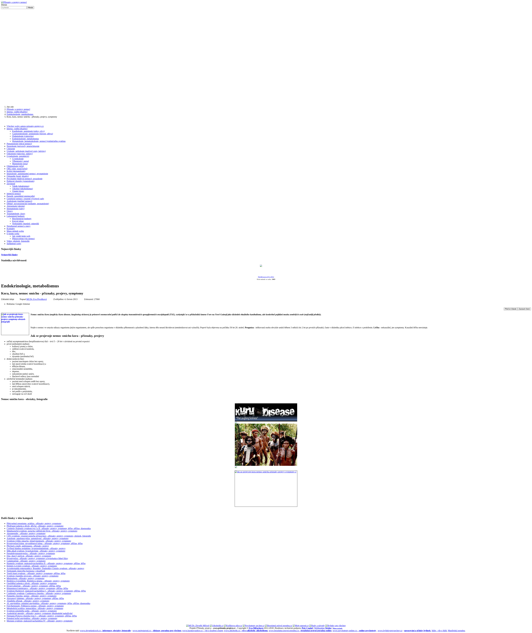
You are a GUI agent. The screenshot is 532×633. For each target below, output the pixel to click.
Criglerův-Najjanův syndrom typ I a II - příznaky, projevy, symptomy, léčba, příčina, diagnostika (49, 528)
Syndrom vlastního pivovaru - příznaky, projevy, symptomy (33, 576)
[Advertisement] (266, 81)
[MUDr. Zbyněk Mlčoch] (197, 625)
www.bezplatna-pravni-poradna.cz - (300, 630)
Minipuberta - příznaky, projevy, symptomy (25, 578)
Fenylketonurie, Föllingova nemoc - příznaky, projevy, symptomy (35, 606)
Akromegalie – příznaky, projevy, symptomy (26, 533)
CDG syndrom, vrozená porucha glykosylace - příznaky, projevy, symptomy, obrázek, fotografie (49, 536)
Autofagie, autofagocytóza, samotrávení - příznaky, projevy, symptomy (38, 538)
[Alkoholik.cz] (216, 625)
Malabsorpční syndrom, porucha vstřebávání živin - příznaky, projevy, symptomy (42, 531)
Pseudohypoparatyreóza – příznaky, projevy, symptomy (31, 553)
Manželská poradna (456, 630)
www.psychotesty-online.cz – (354, 630)
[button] (266, 54)
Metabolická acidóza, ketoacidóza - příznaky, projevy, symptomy (35, 608)
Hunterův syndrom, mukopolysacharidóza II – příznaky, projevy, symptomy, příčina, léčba (46, 563)
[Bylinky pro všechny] (335, 625)
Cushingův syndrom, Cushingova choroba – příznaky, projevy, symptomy (39, 593)
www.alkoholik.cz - (246, 630)
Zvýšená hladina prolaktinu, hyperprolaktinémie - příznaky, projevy (36, 548)
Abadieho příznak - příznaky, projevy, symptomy (28, 601)
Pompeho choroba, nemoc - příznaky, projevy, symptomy (32, 596)
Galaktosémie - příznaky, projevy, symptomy (26, 561)
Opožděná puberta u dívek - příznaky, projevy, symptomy (32, 583)
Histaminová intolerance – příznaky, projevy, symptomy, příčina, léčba (37, 588)
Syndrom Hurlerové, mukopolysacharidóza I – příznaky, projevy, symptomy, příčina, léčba (46, 591)
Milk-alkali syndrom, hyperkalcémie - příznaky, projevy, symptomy (36, 551)
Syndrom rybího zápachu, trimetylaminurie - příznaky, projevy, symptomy (39, 541)
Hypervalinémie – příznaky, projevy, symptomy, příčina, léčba (34, 586)
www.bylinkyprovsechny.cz (390, 630)
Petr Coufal (307, 628)
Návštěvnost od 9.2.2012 (266, 277)
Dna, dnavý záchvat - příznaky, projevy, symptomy (29, 556)
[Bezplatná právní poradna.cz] (278, 625)
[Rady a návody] (317, 625)
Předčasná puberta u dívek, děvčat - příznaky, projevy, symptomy (35, 526)
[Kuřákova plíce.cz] (233, 625)
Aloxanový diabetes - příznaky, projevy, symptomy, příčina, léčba (35, 598)
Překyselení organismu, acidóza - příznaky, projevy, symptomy (34, 523)
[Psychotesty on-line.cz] (253, 625)
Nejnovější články (9, 255)
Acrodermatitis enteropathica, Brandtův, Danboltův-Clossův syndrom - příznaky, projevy (45, 568)
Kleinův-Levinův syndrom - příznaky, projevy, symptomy (32, 566)
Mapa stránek (337, 628)
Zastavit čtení (524, 309)
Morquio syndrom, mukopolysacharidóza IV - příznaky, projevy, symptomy (40, 621)
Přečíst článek (510, 309)
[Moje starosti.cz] (301, 625)
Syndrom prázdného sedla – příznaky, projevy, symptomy (32, 611)
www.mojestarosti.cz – (157, 630)
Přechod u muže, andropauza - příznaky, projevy (28, 546)
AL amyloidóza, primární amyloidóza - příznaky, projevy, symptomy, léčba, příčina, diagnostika (48, 603)
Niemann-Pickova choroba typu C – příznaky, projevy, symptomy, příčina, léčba (42, 616)
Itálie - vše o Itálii (439, 630)
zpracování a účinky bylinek (417, 630)
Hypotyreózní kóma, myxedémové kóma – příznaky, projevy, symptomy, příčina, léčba (45, 543)
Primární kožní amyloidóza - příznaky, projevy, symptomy (32, 618)
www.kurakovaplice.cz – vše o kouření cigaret (202, 630)
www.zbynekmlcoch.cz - (105, 630)
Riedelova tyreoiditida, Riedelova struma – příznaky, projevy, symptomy (38, 581)
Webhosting (322, 628)
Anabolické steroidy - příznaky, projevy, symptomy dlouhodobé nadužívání (39, 613)
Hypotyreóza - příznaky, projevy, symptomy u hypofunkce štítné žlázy (37, 558)
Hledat (4, 5)
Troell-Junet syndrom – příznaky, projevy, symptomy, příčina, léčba (36, 573)
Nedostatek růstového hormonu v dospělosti (26, 571)
